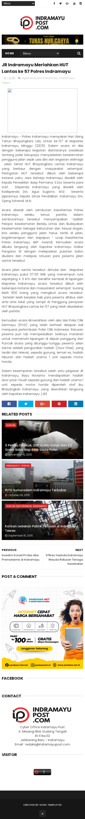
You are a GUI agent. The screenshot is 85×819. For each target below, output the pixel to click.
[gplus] (67, 3)
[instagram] (80, 3)
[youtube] (74, 3)
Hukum (10, 425)
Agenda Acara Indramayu (40, 78)
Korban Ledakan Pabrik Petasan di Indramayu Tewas (41, 528)
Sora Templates (50, 805)
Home (9, 53)
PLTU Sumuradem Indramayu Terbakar (35, 490)
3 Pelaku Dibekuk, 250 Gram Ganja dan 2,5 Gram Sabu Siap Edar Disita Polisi (38, 447)
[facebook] (54, 3)
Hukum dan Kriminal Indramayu (26, 506)
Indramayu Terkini (18, 465)
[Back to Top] (42, 813)
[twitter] (60, 3)
